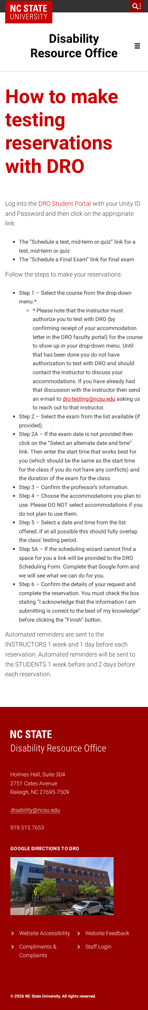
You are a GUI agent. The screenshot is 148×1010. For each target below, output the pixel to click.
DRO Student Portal (65, 203)
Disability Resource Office (74, 45)
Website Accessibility (44, 933)
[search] (136, 6)
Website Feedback (107, 933)
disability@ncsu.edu (35, 810)
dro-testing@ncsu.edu (89, 399)
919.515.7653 (27, 827)
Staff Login (98, 946)
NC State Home (31, 6)
